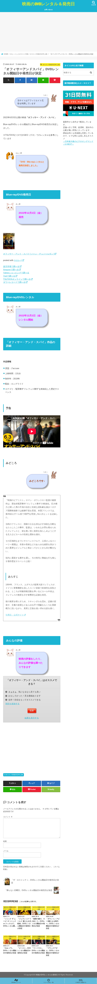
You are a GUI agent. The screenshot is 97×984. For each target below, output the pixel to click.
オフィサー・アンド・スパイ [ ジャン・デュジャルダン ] (28, 254)
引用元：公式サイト (15, 615)
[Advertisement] (48, 32)
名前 (5, 841)
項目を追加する (12, 703)
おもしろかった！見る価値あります (24, 696)
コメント (8, 817)
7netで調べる (9, 276)
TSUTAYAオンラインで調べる (17, 279)
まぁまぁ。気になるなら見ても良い (24, 692)
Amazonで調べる (11, 269)
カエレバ (18, 260)
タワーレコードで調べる (14, 282)
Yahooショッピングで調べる (16, 273)
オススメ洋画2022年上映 (14, 775)
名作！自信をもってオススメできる (24, 700)
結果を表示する (32, 718)
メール (5, 851)
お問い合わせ (48, 9)
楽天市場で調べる (11, 266)
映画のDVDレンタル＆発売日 (48, 3)
